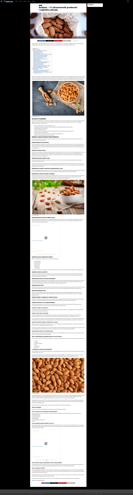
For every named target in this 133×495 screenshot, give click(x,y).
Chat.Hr (20, 1)
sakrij (37, 48)
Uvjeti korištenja (96, 494)
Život (29, 1)
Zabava (25, 1)
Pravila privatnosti (88, 494)
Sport (16, 1)
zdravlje (42, 480)
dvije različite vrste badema (40, 469)
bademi (39, 480)
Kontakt (101, 494)
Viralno (33, 1)
